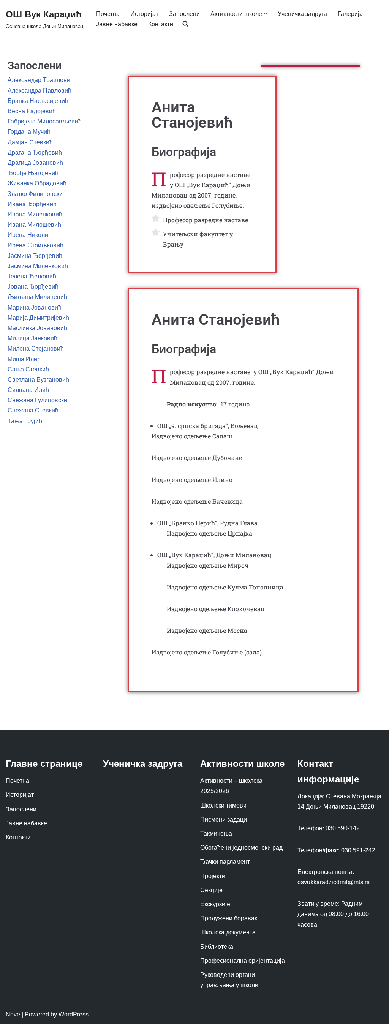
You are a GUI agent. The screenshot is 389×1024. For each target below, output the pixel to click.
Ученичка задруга (302, 14)
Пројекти (212, 876)
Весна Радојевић (32, 111)
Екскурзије (215, 904)
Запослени (184, 14)
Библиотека (216, 946)
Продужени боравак (228, 918)
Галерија (350, 14)
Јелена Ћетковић (32, 276)
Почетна (108, 14)
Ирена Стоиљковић (35, 245)
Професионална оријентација (242, 961)
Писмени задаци (223, 819)
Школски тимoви (223, 805)
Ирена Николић (30, 235)
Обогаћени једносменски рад (241, 847)
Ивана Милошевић (34, 224)
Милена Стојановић (36, 348)
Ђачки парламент (225, 861)
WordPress (74, 1014)
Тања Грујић (25, 421)
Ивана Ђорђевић (32, 204)
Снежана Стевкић (33, 410)
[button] (265, 13)
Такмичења (216, 833)
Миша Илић (24, 359)
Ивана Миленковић (35, 214)
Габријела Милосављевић (45, 121)
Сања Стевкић (28, 369)
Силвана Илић (28, 390)
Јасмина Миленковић (38, 266)
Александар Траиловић (41, 80)
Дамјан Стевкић (30, 142)
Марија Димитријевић (38, 317)
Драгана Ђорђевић (35, 152)
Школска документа (228, 932)
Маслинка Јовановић (37, 328)
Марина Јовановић (35, 307)
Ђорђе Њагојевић (33, 173)
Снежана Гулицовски (37, 400)
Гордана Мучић (29, 131)
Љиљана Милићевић (37, 297)
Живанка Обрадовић (37, 183)
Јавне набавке (117, 24)
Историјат (144, 14)
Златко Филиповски (35, 194)
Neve (13, 1014)
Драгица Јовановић (35, 163)
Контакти (160, 24)
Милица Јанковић (32, 338)
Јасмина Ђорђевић (35, 256)
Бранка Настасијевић (38, 101)
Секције (211, 890)
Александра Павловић (39, 90)
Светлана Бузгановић (38, 379)
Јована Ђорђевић (33, 286)
